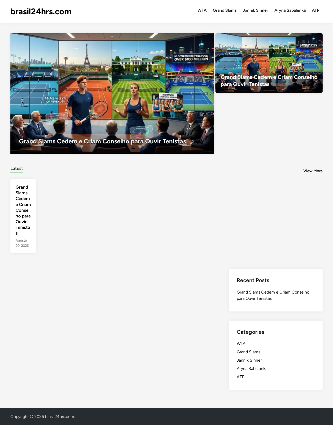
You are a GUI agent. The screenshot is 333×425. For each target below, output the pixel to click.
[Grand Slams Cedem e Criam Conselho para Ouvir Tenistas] (112, 93)
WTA (202, 10)
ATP (315, 10)
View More (313, 171)
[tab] (16, 167)
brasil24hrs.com (41, 11)
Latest (16, 168)
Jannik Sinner (255, 10)
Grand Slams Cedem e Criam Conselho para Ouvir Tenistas (23, 210)
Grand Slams (224, 10)
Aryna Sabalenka (290, 10)
